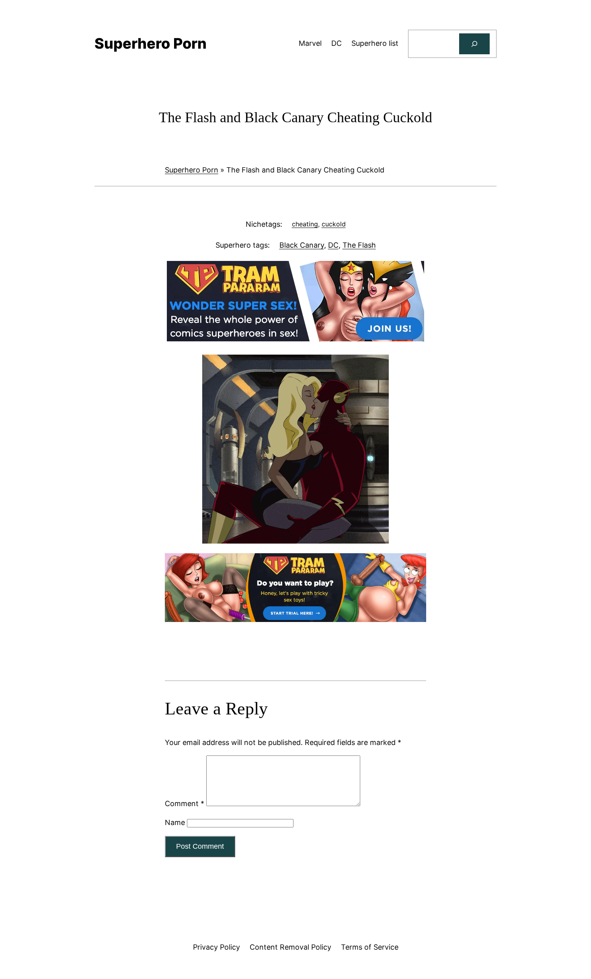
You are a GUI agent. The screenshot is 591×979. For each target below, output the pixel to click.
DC (333, 245)
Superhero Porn (191, 170)
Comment (184, 803)
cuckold (334, 224)
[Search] (474, 43)
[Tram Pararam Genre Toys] (295, 619)
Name (175, 822)
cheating (305, 224)
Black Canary (301, 245)
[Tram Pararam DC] (295, 339)
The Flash (359, 245)
